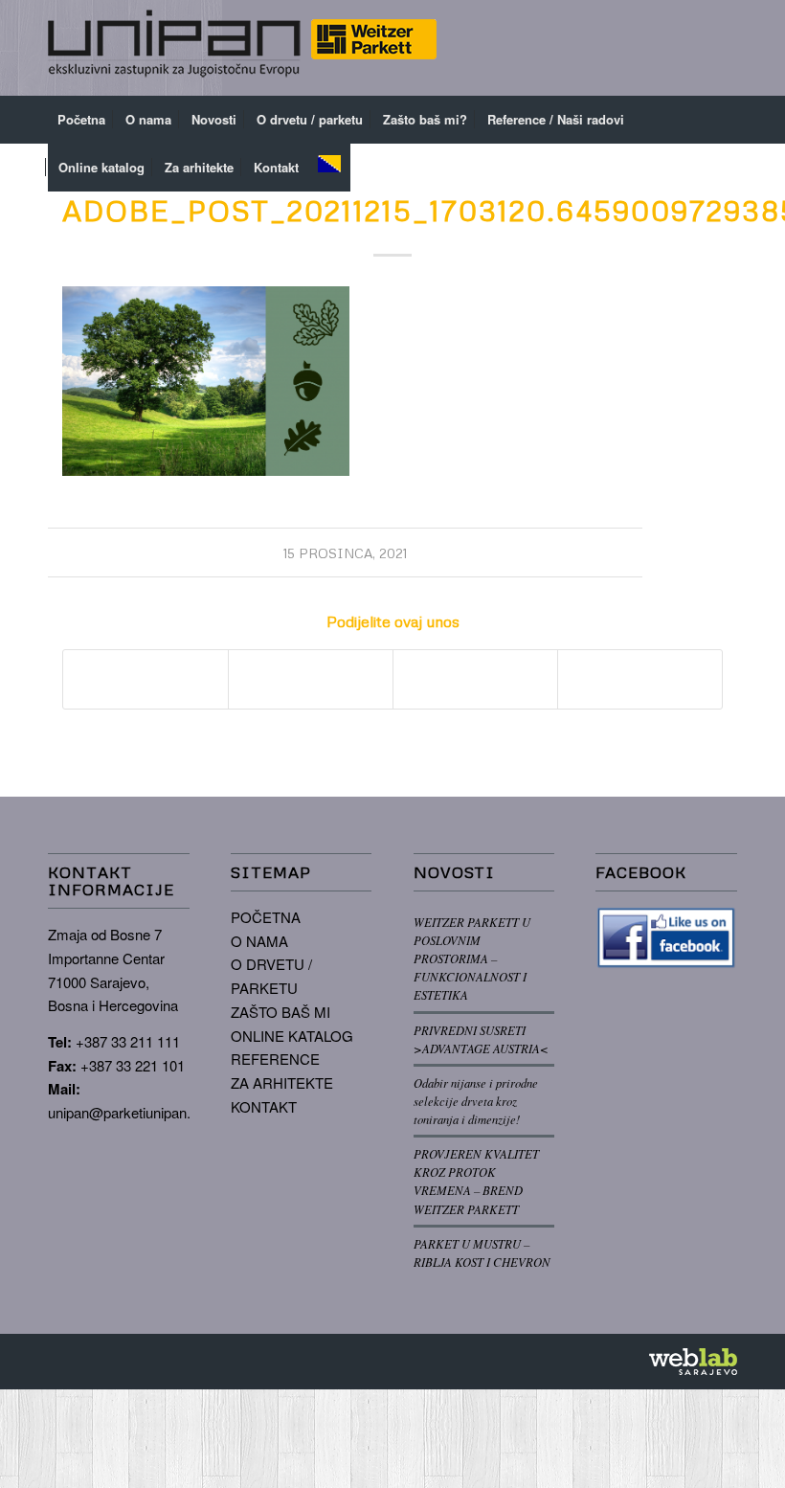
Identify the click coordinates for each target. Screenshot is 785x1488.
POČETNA (266, 917)
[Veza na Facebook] (665, 48)
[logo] (242, 48)
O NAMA (259, 941)
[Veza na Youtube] (722, 48)
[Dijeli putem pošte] (640, 679)
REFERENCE (275, 1058)
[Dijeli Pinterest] (475, 679)
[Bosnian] (329, 168)
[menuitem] (81, 120)
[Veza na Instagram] (694, 48)
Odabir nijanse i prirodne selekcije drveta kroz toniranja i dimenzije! (476, 1100)
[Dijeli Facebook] (145, 679)
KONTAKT (264, 1106)
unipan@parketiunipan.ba (127, 1112)
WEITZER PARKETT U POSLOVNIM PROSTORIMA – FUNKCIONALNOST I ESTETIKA (472, 958)
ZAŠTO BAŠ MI (280, 1012)
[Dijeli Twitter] (310, 679)
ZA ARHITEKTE (282, 1082)
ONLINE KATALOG (292, 1036)
